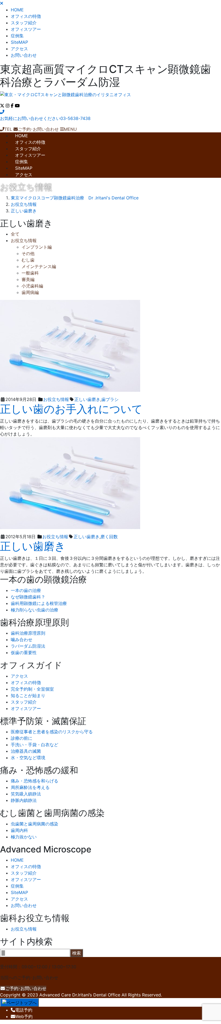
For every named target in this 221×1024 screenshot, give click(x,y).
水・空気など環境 (28, 757)
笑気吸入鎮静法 (26, 794)
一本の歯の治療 (26, 590)
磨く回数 (109, 536)
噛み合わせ (21, 639)
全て (15, 234)
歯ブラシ (110, 399)
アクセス (19, 48)
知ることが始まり (28, 695)
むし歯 (28, 260)
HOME (17, 9)
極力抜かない (24, 836)
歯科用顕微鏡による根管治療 (39, 603)
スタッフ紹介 (24, 22)
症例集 (17, 35)
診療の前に (21, 738)
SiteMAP (19, 42)
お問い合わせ (24, 55)
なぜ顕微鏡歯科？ (28, 597)
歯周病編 (30, 292)
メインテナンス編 (39, 266)
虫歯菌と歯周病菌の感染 (34, 823)
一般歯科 (30, 273)
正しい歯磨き (87, 399)
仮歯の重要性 (24, 652)
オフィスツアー (26, 29)
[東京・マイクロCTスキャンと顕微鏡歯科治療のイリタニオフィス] (65, 94)
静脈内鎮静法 (24, 800)
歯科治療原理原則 (28, 633)
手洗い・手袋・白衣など (34, 744)
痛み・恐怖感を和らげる (34, 781)
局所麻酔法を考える (30, 787)
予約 (23, 1010)
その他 (28, 253)
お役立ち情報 (24, 240)
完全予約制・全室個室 (32, 689)
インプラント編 (37, 247)
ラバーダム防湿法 (28, 646)
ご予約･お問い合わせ (25, 988)
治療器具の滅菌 (26, 751)
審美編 (28, 279)
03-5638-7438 (20, 960)
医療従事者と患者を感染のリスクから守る (52, 731)
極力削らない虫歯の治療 (34, 610)
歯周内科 (19, 830)
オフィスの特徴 (26, 16)
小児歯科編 (32, 286)
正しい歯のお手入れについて (71, 409)
